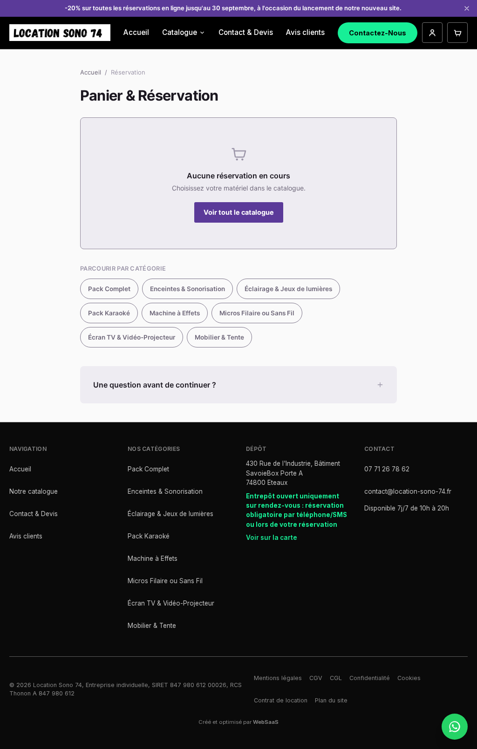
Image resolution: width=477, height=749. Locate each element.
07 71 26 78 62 (386, 469)
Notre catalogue (33, 491)
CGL (336, 677)
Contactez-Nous (377, 33)
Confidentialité (369, 677)
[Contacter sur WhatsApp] (455, 727)
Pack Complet (109, 289)
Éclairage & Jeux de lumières (288, 289)
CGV (315, 677)
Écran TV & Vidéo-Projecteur (131, 337)
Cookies (409, 677)
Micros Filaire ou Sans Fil (256, 313)
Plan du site (331, 700)
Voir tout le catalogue (239, 212)
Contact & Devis (245, 32)
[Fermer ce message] (466, 8)
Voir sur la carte (271, 537)
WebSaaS (266, 722)
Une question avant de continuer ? (154, 384)
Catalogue (179, 32)
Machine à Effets (175, 313)
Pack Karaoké (109, 313)
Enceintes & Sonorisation (187, 289)
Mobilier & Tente (219, 337)
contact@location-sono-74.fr (407, 491)
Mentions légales (278, 677)
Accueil (136, 32)
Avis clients (305, 32)
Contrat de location (280, 700)
